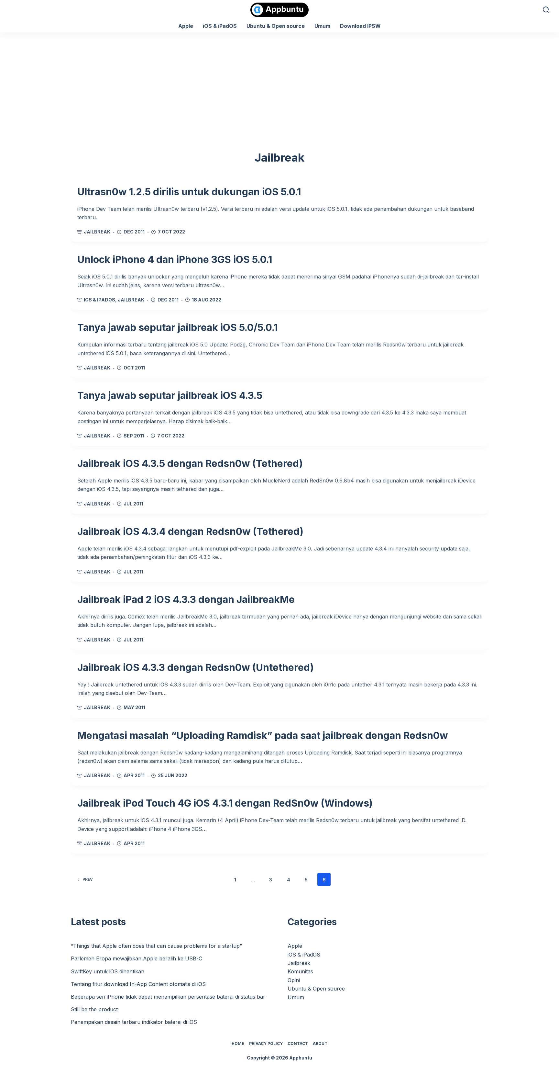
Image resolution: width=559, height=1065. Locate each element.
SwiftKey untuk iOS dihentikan (107, 971)
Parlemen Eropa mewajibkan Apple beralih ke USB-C (136, 958)
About (320, 1043)
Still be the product (94, 1009)
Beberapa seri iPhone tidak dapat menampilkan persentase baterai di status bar (168, 996)
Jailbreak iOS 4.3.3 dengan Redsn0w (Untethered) (195, 667)
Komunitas (300, 971)
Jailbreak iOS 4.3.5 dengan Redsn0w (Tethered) (190, 463)
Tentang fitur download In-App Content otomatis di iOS (138, 984)
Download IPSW (360, 26)
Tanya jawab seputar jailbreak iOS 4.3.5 (169, 395)
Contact (298, 1043)
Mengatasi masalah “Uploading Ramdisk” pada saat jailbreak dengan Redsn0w (262, 735)
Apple (185, 26)
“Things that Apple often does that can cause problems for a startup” (156, 946)
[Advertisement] (279, 81)
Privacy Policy (266, 1043)
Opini (294, 980)
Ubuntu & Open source (276, 26)
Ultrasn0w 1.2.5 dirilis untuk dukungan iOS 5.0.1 (189, 192)
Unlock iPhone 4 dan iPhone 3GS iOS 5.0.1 (174, 259)
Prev (87, 879)
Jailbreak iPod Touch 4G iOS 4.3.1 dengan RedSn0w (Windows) (225, 803)
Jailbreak (97, 231)
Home (238, 1043)
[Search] (546, 9)
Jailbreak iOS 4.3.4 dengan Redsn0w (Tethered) (190, 531)
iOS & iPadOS (220, 26)
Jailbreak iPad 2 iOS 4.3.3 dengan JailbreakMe (186, 599)
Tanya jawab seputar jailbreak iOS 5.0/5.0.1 (177, 327)
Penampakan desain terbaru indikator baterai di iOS (134, 1022)
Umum (322, 26)
